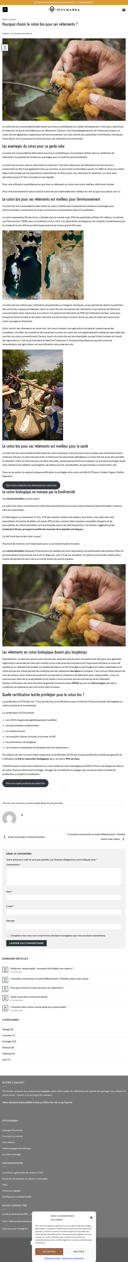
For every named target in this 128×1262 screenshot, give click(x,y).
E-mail (10, 906)
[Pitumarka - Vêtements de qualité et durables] (64, 9)
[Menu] (5, 9)
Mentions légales (11, 1190)
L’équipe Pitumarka (12, 1130)
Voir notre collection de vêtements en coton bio (31, 485)
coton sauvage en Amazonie (17, 321)
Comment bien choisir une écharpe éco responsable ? (38, 1006)
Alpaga (6, 1029)
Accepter (49, 1251)
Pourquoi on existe (12, 1136)
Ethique (6, 1047)
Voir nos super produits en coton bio (25, 783)
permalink (58, 803)
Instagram (22, 1228)
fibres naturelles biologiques (33, 758)
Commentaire (13, 864)
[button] (91, 1217)
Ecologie (12, 19)
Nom (9, 891)
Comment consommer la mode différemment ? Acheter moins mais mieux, (49, 978)
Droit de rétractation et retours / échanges (25, 1178)
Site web (10, 920)
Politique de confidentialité (73, 1258)
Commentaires (16, 1000)
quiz (4, 1059)
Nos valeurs (8, 1142)
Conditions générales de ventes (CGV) (22, 1172)
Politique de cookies (52, 1258)
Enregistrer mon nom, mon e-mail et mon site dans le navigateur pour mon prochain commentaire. (58, 935)
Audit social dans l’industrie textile (26, 836)
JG (31, 34)
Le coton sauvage (11, 1154)
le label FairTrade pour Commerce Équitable (66, 340)
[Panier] (124, 9)
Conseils (5, 19)
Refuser (79, 1251)
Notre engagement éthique (16, 1148)
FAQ (4, 1184)
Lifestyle (6, 1053)
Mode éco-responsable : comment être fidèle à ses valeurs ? (41, 968)
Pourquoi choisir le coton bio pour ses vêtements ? (37, 987)
